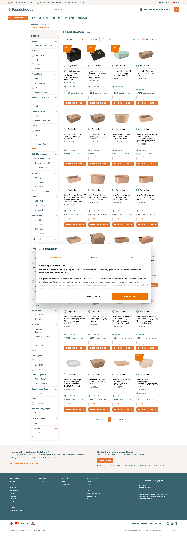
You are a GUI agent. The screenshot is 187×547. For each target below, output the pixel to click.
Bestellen (90, 487)
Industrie (13, 496)
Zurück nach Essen (40, 27)
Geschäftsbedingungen (132, 531)
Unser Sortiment (16, 18)
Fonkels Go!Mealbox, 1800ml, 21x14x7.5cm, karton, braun (73, 136)
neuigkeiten (68, 18)
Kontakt (89, 481)
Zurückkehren (91, 496)
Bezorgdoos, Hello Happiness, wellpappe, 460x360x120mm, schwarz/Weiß (97, 74)
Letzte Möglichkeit (16, 511)
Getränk (12, 481)
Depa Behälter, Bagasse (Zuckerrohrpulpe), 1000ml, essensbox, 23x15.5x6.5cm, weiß (122, 320)
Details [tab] (93, 257)
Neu (33, 18)
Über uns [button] (42, 478)
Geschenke (13, 487)
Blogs (64, 481)
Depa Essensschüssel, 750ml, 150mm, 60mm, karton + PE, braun (121, 136)
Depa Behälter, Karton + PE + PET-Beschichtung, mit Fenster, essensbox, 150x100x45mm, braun (147, 137)
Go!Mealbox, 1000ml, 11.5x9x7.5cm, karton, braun (97, 381)
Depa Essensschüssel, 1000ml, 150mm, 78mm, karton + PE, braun (98, 197)
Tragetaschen (14, 490)
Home (32, 24)
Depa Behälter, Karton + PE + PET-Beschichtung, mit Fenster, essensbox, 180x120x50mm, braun (75, 198)
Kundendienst (166, 2)
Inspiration (66, 484)
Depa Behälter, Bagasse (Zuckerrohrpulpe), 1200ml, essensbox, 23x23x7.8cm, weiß (73, 382)
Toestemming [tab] (55, 257)
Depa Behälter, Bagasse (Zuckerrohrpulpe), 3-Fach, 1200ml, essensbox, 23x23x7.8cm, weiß (147, 320)
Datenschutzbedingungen (153, 531)
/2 (143, 39)
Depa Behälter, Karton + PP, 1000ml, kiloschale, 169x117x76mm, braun (122, 197)
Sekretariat (13, 499)
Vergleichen (72, 66)
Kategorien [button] (14, 478)
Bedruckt (55, 18)
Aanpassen (92, 296)
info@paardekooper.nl (25, 463)
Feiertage (82, 18)
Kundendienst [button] (92, 478)
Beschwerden (91, 499)
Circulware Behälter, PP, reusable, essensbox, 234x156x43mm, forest (122, 73)
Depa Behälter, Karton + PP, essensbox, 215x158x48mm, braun (122, 381)
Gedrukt (12, 508)
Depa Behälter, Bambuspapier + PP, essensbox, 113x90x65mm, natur (147, 382)
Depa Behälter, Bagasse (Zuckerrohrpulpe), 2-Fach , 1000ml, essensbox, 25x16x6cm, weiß (75, 320)
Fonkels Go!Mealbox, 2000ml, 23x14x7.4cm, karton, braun (97, 319)
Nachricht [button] (66, 478)
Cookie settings (172, 531)
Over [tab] (132, 257)
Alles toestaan (130, 296)
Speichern (13, 502)
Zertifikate (41, 481)
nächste (120, 420)
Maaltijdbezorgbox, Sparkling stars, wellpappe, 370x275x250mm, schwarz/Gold (72, 75)
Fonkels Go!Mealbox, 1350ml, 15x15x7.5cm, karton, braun (97, 136)
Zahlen (89, 490)
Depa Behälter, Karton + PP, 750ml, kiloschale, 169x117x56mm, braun (146, 197)
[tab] (44, 41)
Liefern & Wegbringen (94, 493)
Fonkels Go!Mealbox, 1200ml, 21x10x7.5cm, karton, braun (145, 73)
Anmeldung (105, 460)
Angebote (43, 18)
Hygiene (12, 493)
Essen (37, 24)
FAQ (88, 484)
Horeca (12, 505)
